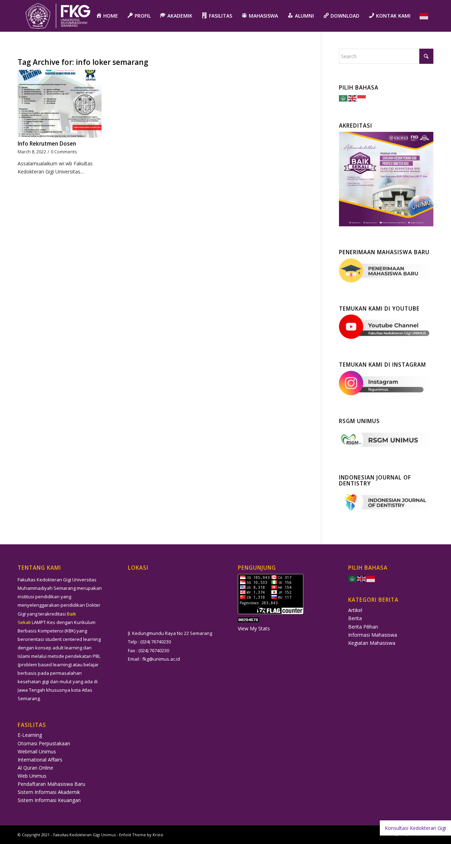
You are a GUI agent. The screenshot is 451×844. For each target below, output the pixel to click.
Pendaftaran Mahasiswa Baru (51, 784)
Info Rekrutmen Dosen (47, 143)
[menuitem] (107, 16)
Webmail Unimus (37, 751)
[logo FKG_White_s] (58, 16)
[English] (352, 97)
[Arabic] (343, 97)
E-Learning (30, 735)
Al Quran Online (35, 767)
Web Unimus (32, 775)
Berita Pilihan (363, 626)
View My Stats (254, 628)
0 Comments (64, 152)
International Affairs (40, 759)
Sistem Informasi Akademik (49, 792)
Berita (355, 618)
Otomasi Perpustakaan (44, 743)
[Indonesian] (424, 16)
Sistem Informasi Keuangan (49, 800)
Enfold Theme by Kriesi (141, 834)
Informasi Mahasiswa (372, 634)
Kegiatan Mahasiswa (371, 643)
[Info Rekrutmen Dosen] (59, 103)
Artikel (355, 610)
